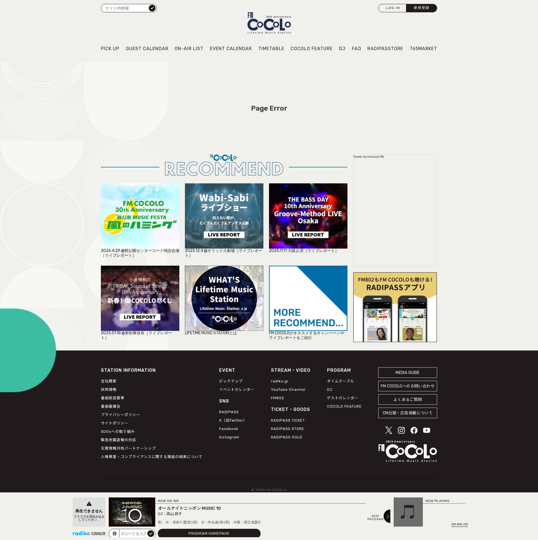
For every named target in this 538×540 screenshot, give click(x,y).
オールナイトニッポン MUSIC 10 (189, 508)
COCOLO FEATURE (312, 48)
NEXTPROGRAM (375, 518)
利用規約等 (98, 533)
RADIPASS (229, 412)
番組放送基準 (112, 398)
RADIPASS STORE (287, 429)
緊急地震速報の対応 (118, 440)
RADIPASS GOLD (286, 437)
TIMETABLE (271, 48)
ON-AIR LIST (189, 48)
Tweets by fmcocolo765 (368, 156)
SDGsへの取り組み (118, 431)
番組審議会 (110, 406)
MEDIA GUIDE (408, 372)
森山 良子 (174, 514)
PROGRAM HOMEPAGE (209, 533)
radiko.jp (279, 381)
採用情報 (109, 389)
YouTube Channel (288, 389)
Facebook (228, 429)
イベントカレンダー (236, 389)
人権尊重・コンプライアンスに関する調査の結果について (152, 457)
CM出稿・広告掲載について (408, 413)
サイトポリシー (114, 423)
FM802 (277, 398)
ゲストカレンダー (342, 398)
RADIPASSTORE (385, 48)
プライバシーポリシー (120, 415)
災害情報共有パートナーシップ (128, 448)
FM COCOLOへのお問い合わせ (408, 386)
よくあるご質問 (407, 399)
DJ (342, 48)
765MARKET (423, 48)
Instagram (229, 437)
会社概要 (109, 381)
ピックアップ (231, 381)
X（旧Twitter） (233, 420)
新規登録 (422, 8)
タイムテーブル (340, 381)
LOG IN (393, 8)
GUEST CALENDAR (147, 48)
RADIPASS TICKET (288, 420)
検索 (152, 8)
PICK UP (110, 48)
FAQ (356, 48)
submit (151, 533)
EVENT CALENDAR (231, 48)
